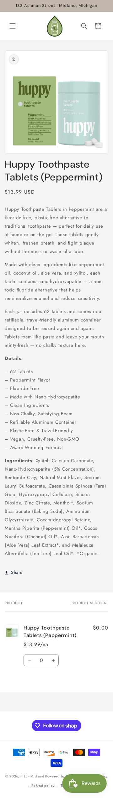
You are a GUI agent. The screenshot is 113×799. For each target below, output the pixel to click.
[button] (12, 26)
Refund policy (42, 785)
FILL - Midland (32, 775)
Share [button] (17, 572)
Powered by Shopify (61, 775)
